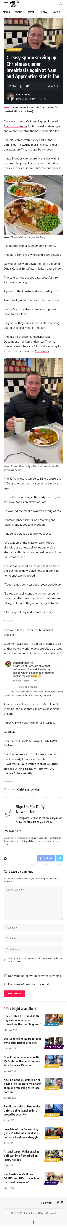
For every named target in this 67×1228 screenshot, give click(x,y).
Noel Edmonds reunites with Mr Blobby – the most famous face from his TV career (22, 1061)
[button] (7, 4)
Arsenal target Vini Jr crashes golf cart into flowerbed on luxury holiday (21, 1155)
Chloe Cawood (23, 94)
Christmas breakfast (44, 483)
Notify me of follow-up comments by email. (35, 976)
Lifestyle (52, 1024)
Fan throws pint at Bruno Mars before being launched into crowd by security (23, 1110)
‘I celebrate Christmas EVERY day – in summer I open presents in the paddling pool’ (22, 1020)
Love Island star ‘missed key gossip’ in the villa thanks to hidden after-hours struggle (21, 1133)
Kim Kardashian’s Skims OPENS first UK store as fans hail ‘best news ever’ (21, 1178)
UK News (51, 1183)
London (35, 789)
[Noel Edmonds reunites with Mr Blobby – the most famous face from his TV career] (54, 1060)
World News (54, 1047)
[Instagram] (62, 1203)
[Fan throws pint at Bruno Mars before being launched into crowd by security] (54, 1110)
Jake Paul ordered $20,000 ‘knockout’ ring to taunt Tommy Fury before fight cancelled (31, 768)
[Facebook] (58, 1203)
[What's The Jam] (17, 4)
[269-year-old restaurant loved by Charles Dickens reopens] (54, 1042)
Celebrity (14, 49)
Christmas (23, 789)
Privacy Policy (28, 841)
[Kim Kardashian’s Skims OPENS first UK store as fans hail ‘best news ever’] (54, 1177)
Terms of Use (36, 838)
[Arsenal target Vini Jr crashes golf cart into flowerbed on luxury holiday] (54, 1155)
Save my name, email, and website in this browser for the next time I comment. (35, 960)
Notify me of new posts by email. (29, 984)
